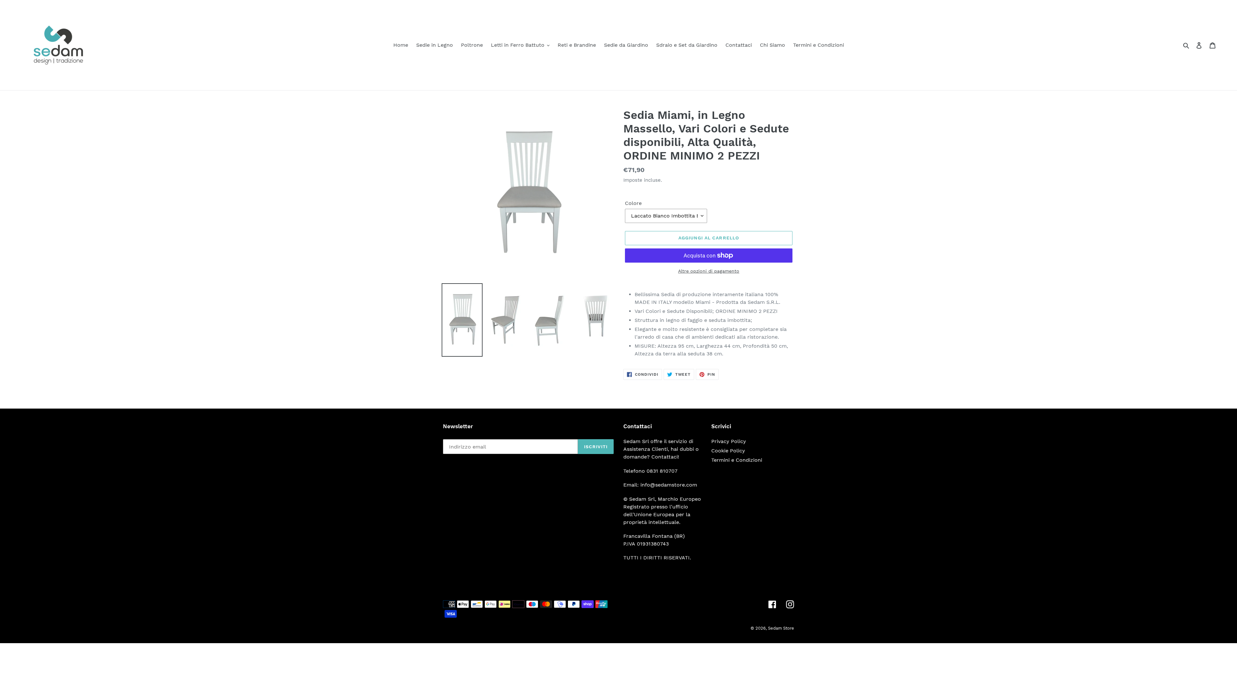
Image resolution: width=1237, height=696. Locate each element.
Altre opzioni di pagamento (708, 271)
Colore (633, 203)
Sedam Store (781, 628)
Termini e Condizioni (736, 460)
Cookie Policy (728, 451)
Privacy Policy (728, 441)
